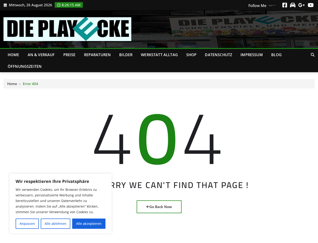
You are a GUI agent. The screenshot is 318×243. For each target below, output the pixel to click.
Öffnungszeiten (25, 66)
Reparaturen (97, 54)
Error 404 (30, 83)
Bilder (125, 54)
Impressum (251, 54)
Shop (191, 54)
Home (13, 54)
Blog (276, 54)
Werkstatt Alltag (159, 54)
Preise (69, 54)
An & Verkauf (41, 54)
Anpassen (27, 223)
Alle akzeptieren (88, 223)
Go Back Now (160, 206)
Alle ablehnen (55, 223)
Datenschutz (218, 54)
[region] (60, 204)
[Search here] (313, 54)
